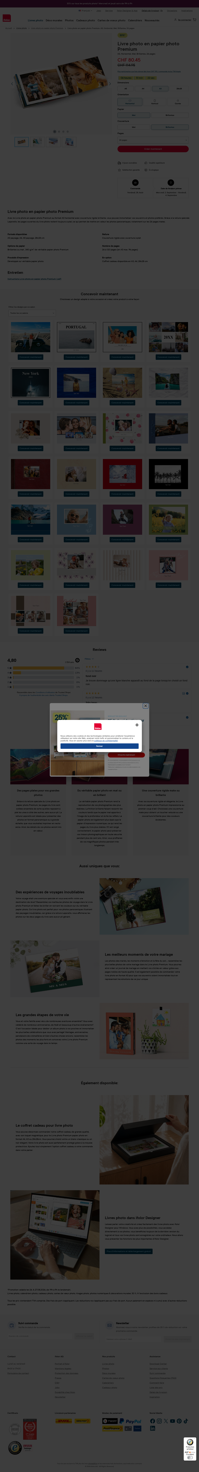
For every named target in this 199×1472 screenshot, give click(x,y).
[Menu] (194, 1439)
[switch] (190, 1457)
